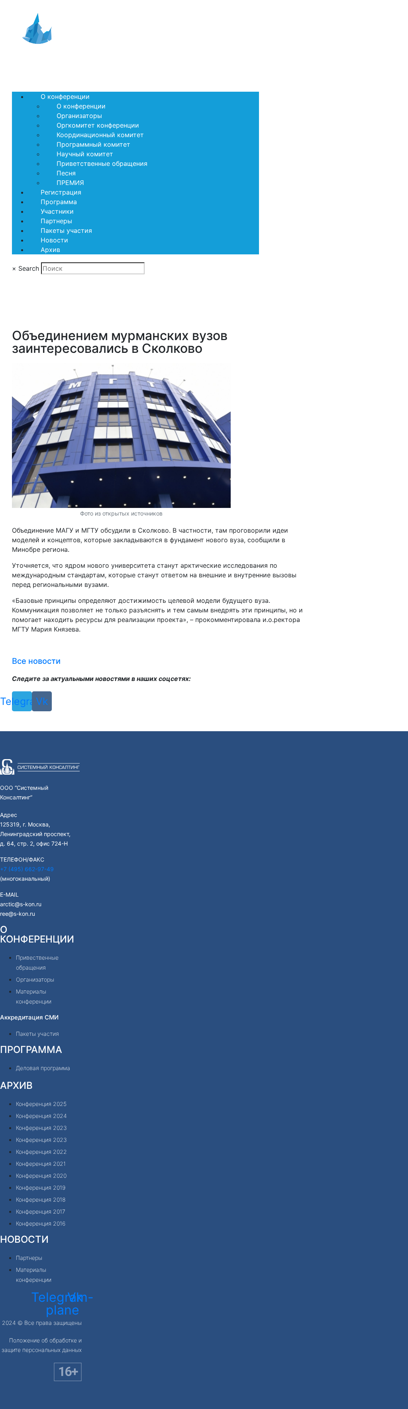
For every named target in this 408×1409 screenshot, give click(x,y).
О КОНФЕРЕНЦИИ (37, 934)
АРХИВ (16, 1085)
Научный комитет (85, 154)
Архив (50, 250)
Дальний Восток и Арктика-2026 (73, 64)
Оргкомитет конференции (98, 125)
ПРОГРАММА (31, 1049)
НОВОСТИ (24, 1239)
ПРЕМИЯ (70, 183)
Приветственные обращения (102, 163)
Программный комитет (93, 144)
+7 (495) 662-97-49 (27, 869)
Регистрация (61, 192)
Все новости (36, 661)
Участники (57, 211)
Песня (66, 173)
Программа (59, 202)
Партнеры (56, 221)
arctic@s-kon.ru (20, 904)
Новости (54, 240)
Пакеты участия (66, 230)
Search (28, 268)
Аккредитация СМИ (29, 1017)
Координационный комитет (100, 135)
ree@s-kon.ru (17, 913)
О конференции (65, 96)
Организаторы (79, 116)
